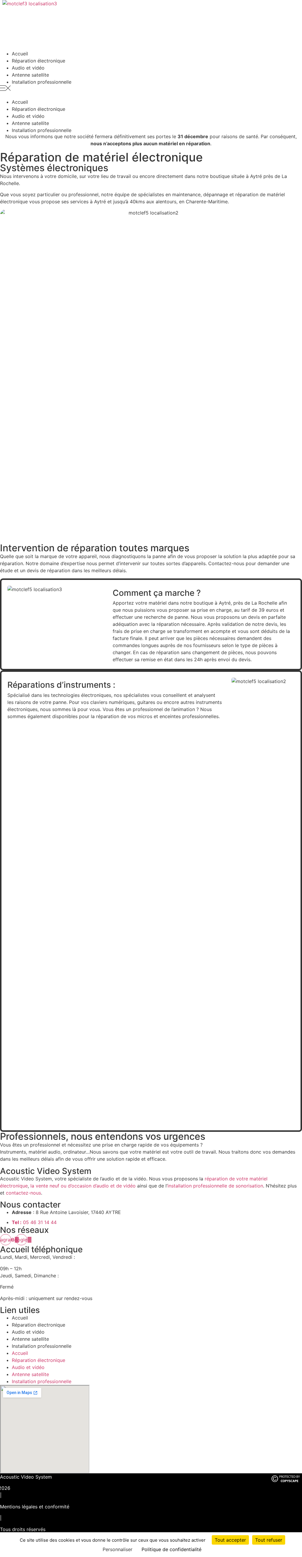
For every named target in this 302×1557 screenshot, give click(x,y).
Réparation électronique (38, 1325)
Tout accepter (230, 1540)
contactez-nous (23, 1193)
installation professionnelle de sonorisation (215, 1186)
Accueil (20, 1318)
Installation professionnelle (41, 82)
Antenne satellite (30, 1339)
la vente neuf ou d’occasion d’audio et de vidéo (83, 1186)
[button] (151, 89)
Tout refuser (268, 1540)
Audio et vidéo (28, 1332)
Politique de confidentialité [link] (171, 1549)
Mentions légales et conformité (34, 1507)
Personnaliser (117, 1549)
